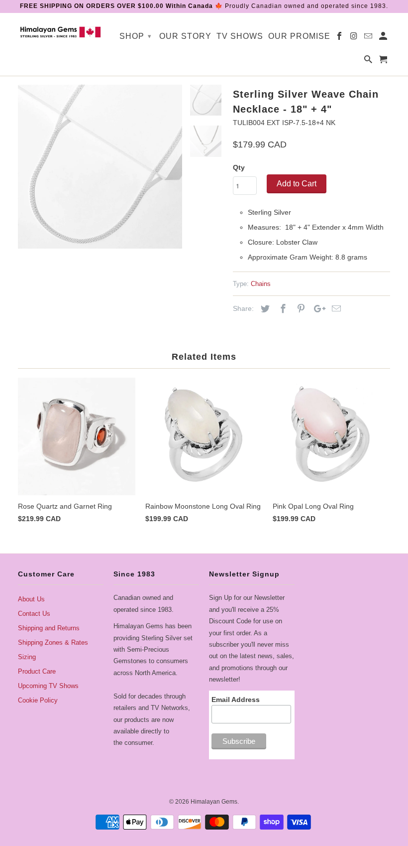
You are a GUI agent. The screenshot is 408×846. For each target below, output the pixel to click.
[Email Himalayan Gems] (369, 38)
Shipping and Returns (49, 628)
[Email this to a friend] (335, 309)
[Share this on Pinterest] (299, 309)
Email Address (235, 700)
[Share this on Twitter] (264, 309)
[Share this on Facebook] (282, 309)
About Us (31, 599)
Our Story (185, 36)
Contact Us (34, 613)
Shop (135, 36)
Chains (261, 283)
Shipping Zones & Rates (53, 642)
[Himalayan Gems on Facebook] (340, 38)
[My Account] (384, 38)
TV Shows (239, 36)
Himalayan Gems (214, 801)
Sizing (27, 657)
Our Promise (299, 36)
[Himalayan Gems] (60, 31)
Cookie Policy (38, 700)
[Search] (369, 61)
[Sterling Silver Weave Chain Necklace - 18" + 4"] (100, 167)
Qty (239, 167)
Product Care (37, 671)
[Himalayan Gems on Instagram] (354, 38)
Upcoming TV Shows (48, 686)
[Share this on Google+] (317, 309)
